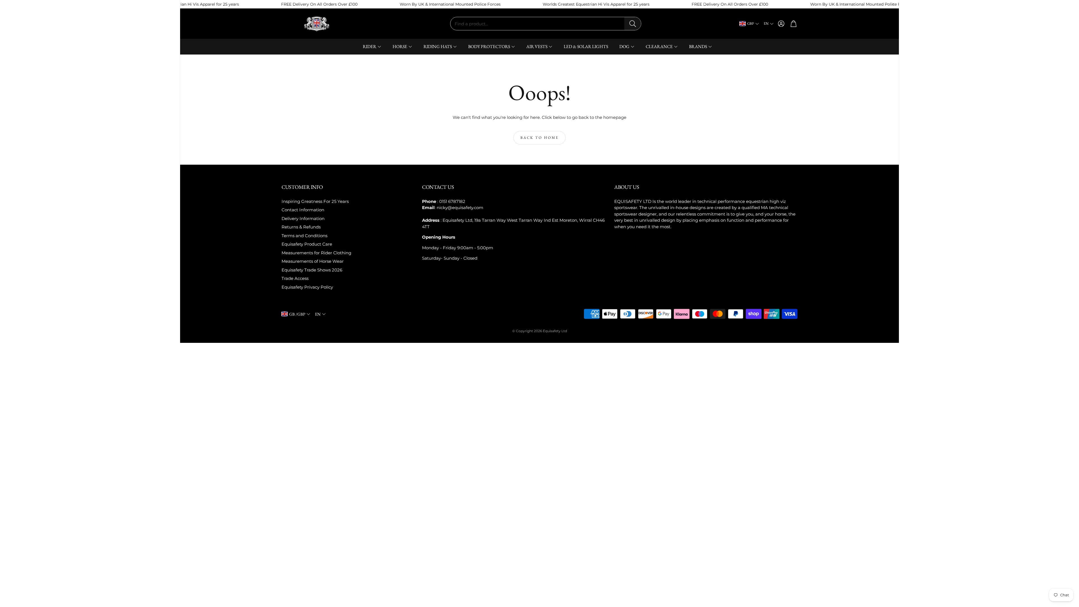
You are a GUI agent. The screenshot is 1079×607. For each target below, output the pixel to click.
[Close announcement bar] (893, 4)
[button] (545, 23)
